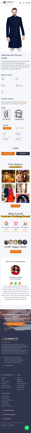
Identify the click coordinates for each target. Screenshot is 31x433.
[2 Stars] (4, 231)
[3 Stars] (6, 231)
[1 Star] (3, 231)
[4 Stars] (7, 231)
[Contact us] (20, 3)
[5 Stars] (8, 231)
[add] (27, 427)
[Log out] (24, 3)
